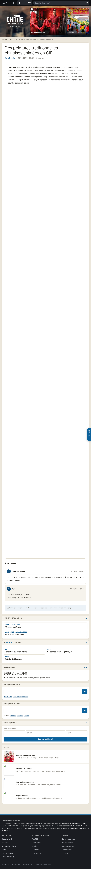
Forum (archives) (8, 857)
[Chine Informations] (15, 19)
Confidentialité (67, 850)
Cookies (65, 853)
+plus (85, 618)
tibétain (13, 716)
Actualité (5, 842)
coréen (26, 716)
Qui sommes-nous (68, 839)
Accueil (4, 39)
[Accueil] (13, 2)
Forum (11, 39)
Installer (34, 846)
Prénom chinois (7, 853)
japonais (20, 716)
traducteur (17, 697)
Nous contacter (67, 842)
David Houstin (10, 58)
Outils (4, 850)
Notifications (36, 842)
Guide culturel (7, 839)
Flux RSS (35, 839)
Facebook (35, 850)
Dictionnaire (8, 697)
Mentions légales (68, 846)
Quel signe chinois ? (45, 739)
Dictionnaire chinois (9, 846)
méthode (24, 697)
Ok (85, 691)
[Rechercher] (87, 3)
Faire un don (15, 26)
